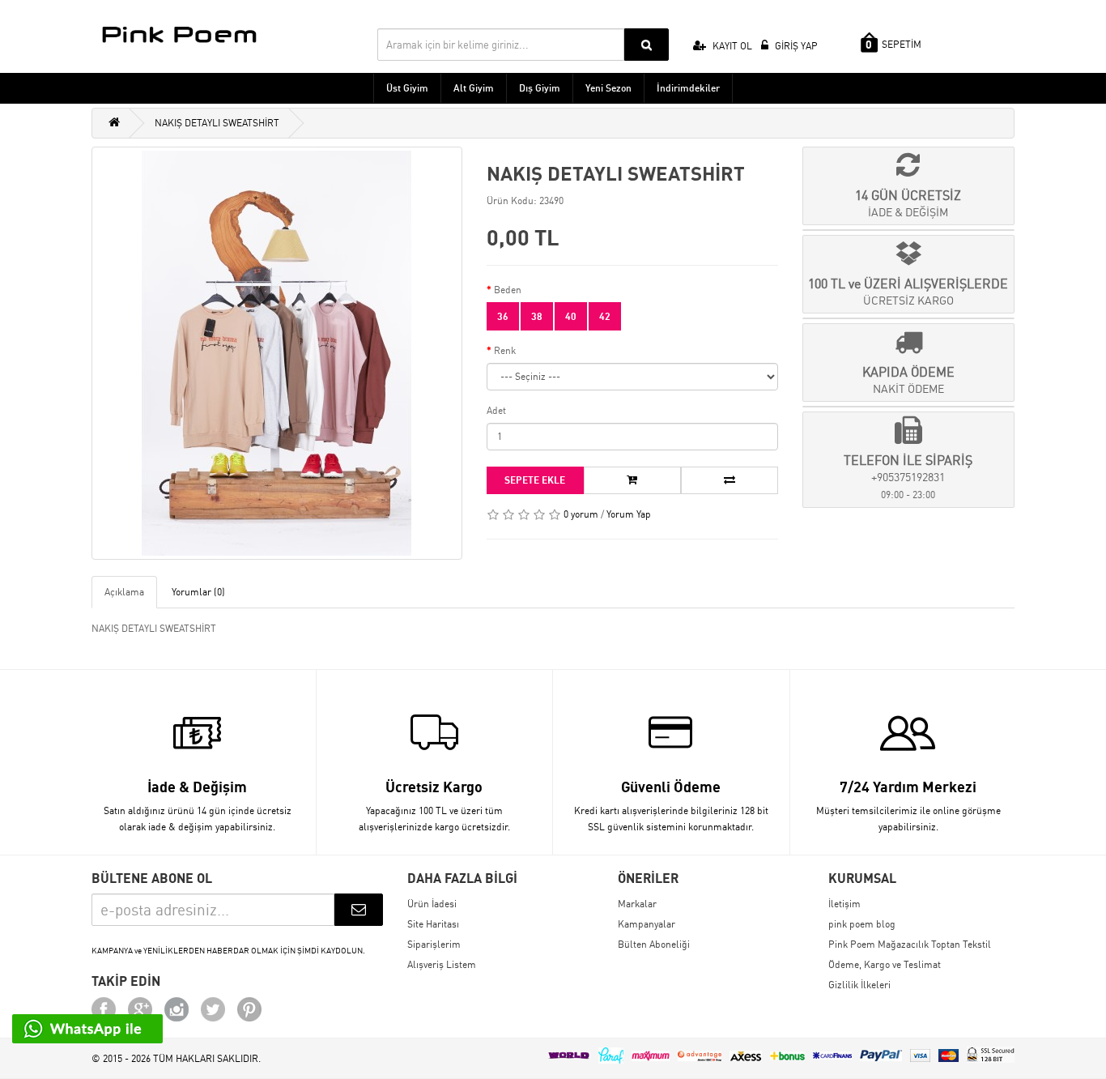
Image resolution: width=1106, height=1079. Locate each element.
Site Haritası (433, 924)
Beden (507, 290)
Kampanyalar (646, 924)
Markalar (637, 904)
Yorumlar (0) (198, 592)
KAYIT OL (731, 46)
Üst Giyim (407, 88)
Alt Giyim (473, 88)
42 (604, 316)
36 (502, 316)
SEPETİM (893, 44)
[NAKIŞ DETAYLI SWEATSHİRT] (276, 353)
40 (570, 316)
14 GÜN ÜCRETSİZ (908, 203)
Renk (505, 350)
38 (536, 316)
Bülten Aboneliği (654, 944)
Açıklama (124, 592)
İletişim (844, 904)
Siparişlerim (434, 944)
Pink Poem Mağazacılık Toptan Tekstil (909, 944)
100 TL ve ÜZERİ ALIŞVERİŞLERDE (908, 291)
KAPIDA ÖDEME (908, 379)
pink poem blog (861, 924)
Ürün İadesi (432, 904)
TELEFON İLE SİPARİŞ (908, 476)
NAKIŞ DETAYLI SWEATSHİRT (217, 123)
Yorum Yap (628, 514)
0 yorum (581, 514)
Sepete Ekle (534, 480)
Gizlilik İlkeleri (859, 985)
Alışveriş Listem (441, 964)
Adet (496, 410)
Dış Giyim (539, 88)
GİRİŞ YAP (795, 46)
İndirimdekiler (688, 88)
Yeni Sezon (608, 88)
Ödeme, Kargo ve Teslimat (884, 964)
